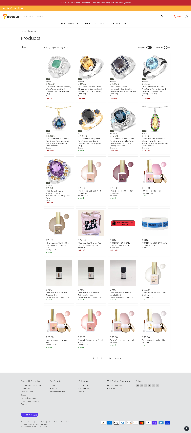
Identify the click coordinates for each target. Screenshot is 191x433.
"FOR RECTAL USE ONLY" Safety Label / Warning (154, 244)
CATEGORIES (100, 24)
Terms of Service (27, 422)
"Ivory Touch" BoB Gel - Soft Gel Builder (154, 293)
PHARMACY (73, 24)
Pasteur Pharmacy (57, 392)
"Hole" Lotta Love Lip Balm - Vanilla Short (121, 293)
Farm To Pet (82, 247)
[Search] (162, 16)
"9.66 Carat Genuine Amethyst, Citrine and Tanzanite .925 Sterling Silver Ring (58, 194)
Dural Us (53, 385)
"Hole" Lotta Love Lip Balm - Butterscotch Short (89, 293)
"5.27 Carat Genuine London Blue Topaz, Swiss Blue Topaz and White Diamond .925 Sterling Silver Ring (122, 142)
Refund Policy (66, 422)
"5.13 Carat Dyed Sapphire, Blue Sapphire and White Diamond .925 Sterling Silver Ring (89, 142)
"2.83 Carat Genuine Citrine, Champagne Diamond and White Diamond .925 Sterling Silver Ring (90, 90)
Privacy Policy (40, 422)
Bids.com (49, 96)
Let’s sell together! (28, 398)
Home (23, 31)
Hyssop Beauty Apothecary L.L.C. (57, 297)
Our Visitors (25, 388)
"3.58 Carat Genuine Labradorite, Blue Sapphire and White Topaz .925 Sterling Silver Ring (123, 90)
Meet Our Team (27, 392)
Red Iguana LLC (83, 195)
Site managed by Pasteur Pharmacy (34, 426)
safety (144, 247)
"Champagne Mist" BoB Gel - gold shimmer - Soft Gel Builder (58, 245)
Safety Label (114, 247)
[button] (178, 16)
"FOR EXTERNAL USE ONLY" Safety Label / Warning (120, 244)
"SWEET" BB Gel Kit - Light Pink (122, 340)
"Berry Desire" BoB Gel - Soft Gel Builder (121, 192)
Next (117, 358)
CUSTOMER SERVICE (119, 24)
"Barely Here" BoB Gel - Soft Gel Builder (89, 192)
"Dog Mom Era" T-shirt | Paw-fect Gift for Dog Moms (90, 244)
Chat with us (83, 388)
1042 (110, 358)
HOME (62, 24)
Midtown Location (114, 385)
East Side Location (114, 388)
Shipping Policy (53, 422)
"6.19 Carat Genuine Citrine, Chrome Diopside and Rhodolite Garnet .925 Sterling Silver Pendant (155, 142)
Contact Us (83, 385)
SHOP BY (87, 24)
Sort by (47, 47)
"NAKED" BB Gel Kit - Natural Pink (57, 341)
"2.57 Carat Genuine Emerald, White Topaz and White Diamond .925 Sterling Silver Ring (58, 90)
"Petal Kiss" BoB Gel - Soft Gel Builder (90, 341)
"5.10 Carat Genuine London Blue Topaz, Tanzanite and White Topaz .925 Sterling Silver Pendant (58, 142)
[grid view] (165, 47)
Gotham (53, 388)
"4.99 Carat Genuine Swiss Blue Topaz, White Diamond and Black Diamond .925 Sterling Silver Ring (154, 90)
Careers (24, 395)
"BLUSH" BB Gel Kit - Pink (151, 191)
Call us (81, 392)
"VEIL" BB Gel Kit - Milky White (153, 340)
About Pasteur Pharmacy (31, 385)
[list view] (168, 47)
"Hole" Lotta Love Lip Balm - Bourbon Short (57, 293)
